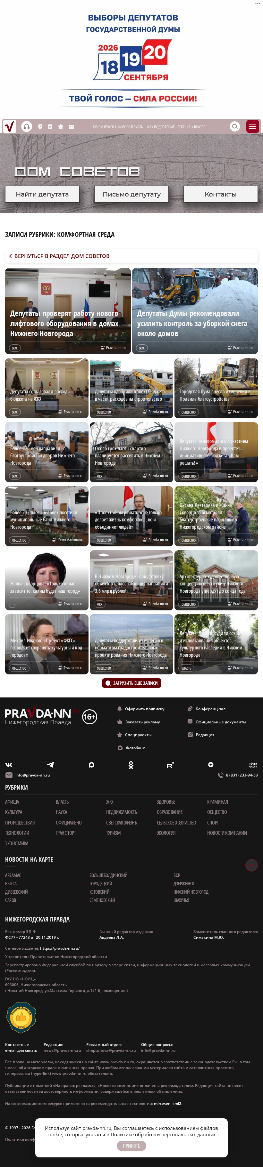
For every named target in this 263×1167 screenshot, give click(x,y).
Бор (177, 875)
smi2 (177, 1103)
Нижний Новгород (191, 892)
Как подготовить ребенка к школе (176, 127)
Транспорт (66, 832)
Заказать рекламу (142, 722)
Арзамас (13, 875)
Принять (131, 1145)
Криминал (217, 801)
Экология (166, 832)
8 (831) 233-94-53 (242, 775)
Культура (13, 812)
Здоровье (166, 801)
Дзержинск (184, 883)
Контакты (221, 194)
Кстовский (99, 892)
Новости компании (227, 832)
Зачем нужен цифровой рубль (117, 127)
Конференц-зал (210, 709)
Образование (170, 812)
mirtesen (162, 1103)
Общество (217, 812)
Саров (10, 900)
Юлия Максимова (70, 540)
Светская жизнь (121, 822)
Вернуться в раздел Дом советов (62, 256)
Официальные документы (221, 722)
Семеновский (102, 900)
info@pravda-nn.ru (32, 775)
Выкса (11, 883)
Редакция (205, 734)
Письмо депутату (132, 194)
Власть (62, 801)
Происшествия (20, 822)
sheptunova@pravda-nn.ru (111, 1050)
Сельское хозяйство (176, 822)
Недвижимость (121, 812)
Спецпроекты (138, 734)
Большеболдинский (108, 875)
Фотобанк (135, 748)
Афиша (12, 801)
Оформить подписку (144, 709)
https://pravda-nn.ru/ (60, 948)
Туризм (113, 832)
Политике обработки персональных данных (163, 1134)
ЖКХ (110, 801)
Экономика (16, 843)
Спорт (213, 822)
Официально (69, 822)
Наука (61, 812)
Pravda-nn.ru (116, 347)
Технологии (17, 832)
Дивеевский (16, 892)
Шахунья (181, 900)
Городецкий (100, 883)
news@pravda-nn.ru (62, 1050)
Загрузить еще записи (135, 683)
